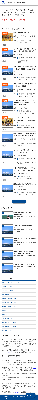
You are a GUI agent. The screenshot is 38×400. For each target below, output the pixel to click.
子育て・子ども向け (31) (10, 282)
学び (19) (5, 314)
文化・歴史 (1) (7, 294)
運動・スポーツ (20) (9, 306)
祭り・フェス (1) (7, 318)
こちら (10, 352)
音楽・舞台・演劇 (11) (9, 302)
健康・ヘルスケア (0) (9, 322)
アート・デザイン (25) (9, 298)
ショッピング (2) (7, 290)
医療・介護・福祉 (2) (9, 326)
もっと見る (19, 201)
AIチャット (30, 395)
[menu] (34, 3)
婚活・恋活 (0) (7, 330)
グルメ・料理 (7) (7, 286)
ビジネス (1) (6, 310)
